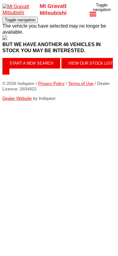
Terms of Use (80, 83)
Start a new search (31, 63)
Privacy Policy (51, 83)
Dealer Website (17, 98)
